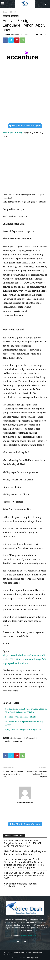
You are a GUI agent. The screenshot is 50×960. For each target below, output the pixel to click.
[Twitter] (11, 40)
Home (5, 12)
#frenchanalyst (31, 738)
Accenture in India (12, 132)
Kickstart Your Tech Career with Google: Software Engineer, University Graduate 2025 (24, 876)
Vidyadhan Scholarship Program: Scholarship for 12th (20, 885)
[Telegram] (24, 941)
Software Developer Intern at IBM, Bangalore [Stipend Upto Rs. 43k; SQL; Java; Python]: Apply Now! (23, 843)
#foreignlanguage (16, 738)
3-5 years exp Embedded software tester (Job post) (13, 774)
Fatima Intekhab (11, 34)
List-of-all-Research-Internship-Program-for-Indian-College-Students (25, 852)
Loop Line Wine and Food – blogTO (21, 717)
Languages (15, 16)
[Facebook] (5, 40)
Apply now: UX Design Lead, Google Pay (23, 729)
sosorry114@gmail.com (30, 935)
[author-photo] (25, 799)
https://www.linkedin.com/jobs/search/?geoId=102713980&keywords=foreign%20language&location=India (25, 659)
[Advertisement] (25, 95)
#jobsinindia (17, 741)
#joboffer (7, 741)
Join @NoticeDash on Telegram (26, 125)
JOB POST (12, 12)
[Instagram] (18, 941)
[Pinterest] (16, 40)
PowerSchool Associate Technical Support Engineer (37, 774)
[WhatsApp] (22, 40)
